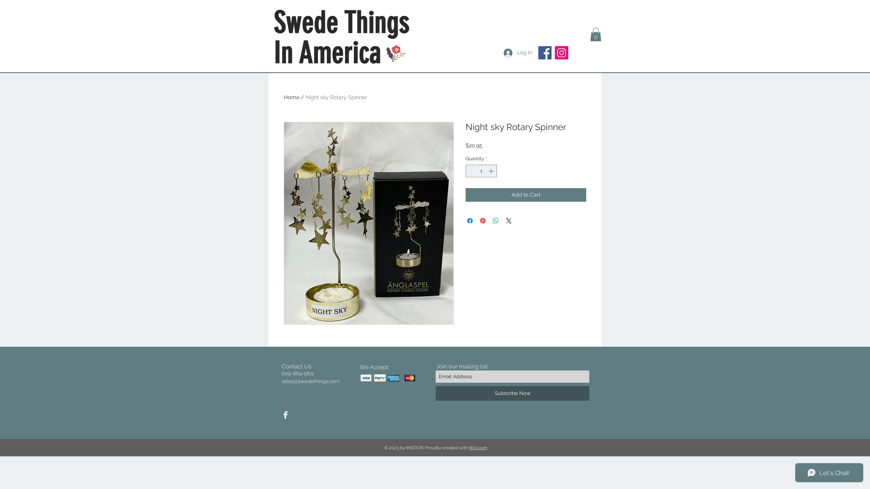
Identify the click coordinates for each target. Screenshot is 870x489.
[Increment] (491, 171)
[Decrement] (471, 171)
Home (291, 97)
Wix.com (478, 447)
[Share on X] (509, 221)
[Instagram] (561, 52)
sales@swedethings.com (311, 381)
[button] (596, 34)
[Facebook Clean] (285, 415)
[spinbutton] (481, 171)
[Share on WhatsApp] (496, 221)
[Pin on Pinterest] (483, 221)
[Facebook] (545, 52)
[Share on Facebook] (470, 221)
